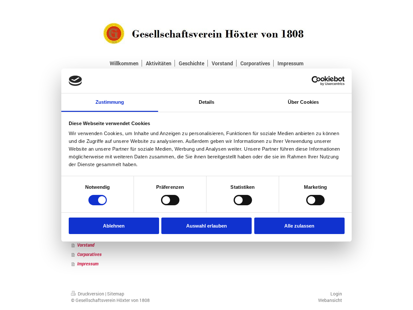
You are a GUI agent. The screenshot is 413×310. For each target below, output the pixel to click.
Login (336, 294)
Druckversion (91, 294)
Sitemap (115, 294)
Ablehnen (114, 226)
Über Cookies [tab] (303, 102)
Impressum (87, 264)
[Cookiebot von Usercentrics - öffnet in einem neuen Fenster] (316, 81)
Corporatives (89, 254)
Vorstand (85, 245)
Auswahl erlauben (206, 226)
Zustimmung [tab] (110, 102)
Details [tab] (207, 102)
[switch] (170, 200)
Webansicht (330, 300)
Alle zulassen (299, 226)
